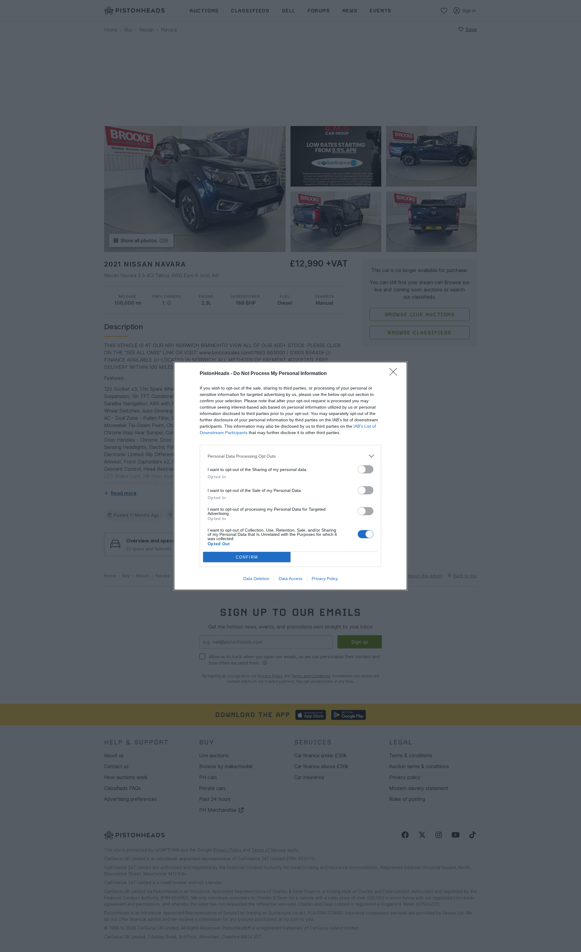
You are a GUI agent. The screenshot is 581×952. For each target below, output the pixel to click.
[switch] (365, 469)
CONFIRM (247, 557)
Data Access (290, 578)
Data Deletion (256, 578)
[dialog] (290, 476)
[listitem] (290, 456)
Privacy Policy (325, 578)
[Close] (395, 374)
